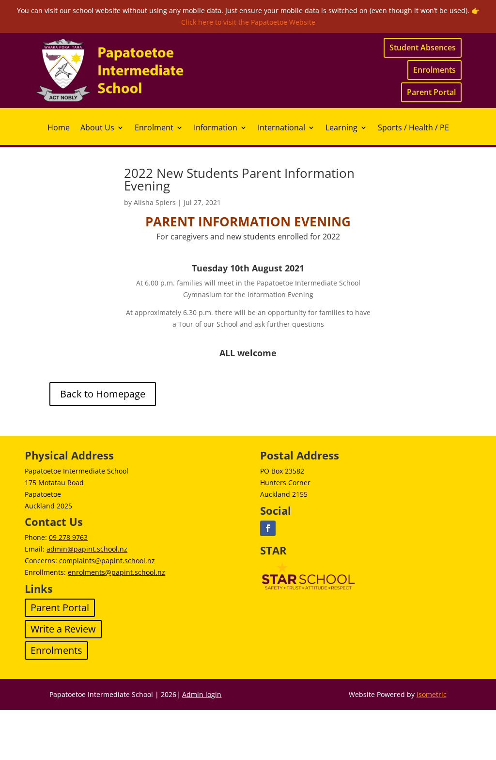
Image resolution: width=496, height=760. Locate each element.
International (281, 128)
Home (58, 128)
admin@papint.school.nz (86, 549)
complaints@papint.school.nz (107, 560)
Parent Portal (431, 92)
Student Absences (422, 47)
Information (215, 128)
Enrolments (434, 69)
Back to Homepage (102, 393)
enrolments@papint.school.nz (116, 572)
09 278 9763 (68, 537)
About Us (97, 128)
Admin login (201, 694)
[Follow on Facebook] (268, 528)
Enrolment (154, 128)
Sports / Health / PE (413, 128)
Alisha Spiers (155, 202)
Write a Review (63, 628)
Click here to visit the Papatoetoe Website (248, 22)
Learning (341, 128)
